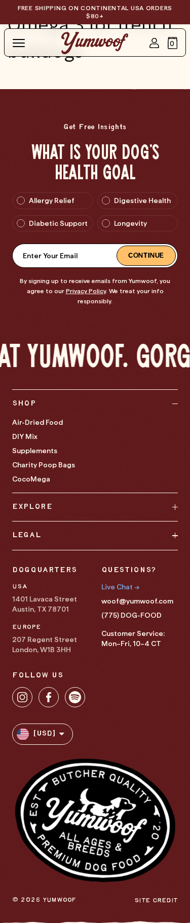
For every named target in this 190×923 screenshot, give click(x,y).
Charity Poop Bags (43, 465)
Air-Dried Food (37, 422)
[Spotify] (75, 697)
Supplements (34, 451)
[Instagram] (22, 697)
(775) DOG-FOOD (131, 615)
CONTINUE (146, 255)
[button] (173, 43)
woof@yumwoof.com (137, 601)
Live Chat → (120, 587)
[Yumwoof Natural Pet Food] (94, 43)
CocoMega (31, 479)
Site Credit (156, 900)
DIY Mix (24, 436)
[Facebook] (49, 697)
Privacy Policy (86, 291)
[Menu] (19, 43)
